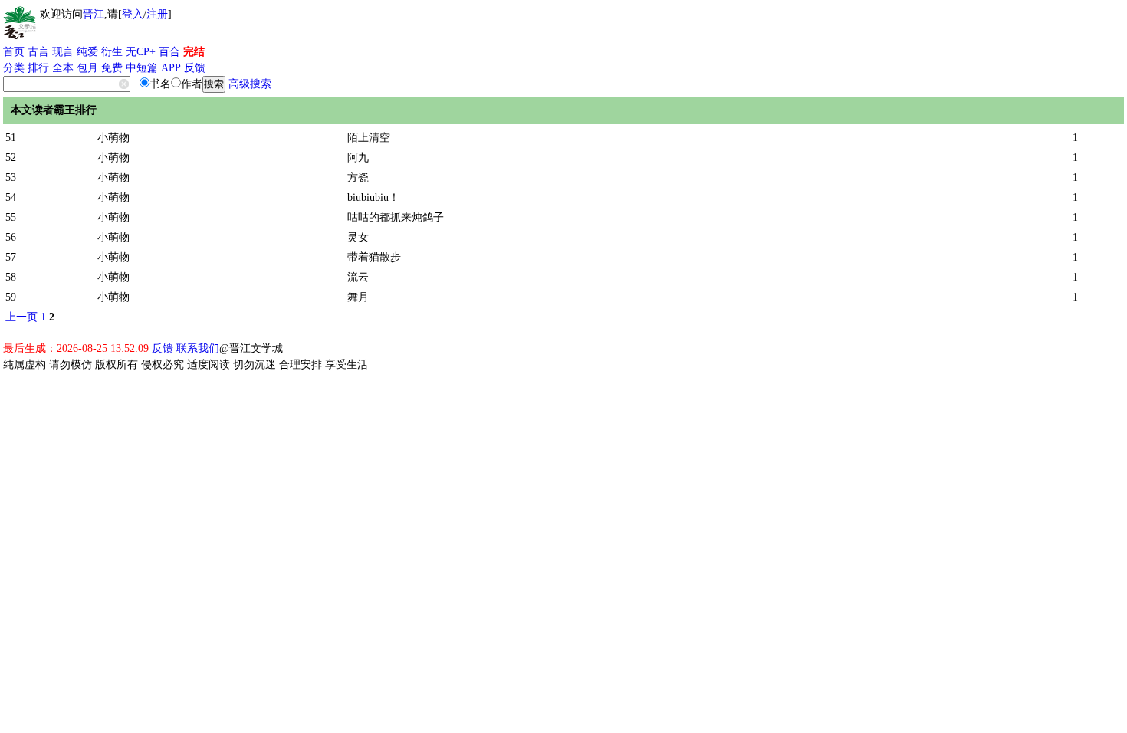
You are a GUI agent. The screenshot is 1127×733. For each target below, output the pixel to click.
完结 (194, 52)
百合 (169, 52)
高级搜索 (249, 84)
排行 (38, 68)
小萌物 (113, 137)
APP (171, 68)
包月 (87, 68)
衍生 (112, 52)
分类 (14, 68)
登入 (132, 14)
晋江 (93, 14)
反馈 (194, 68)
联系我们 (197, 348)
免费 (112, 68)
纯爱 (87, 52)
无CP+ (141, 52)
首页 (14, 52)
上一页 (21, 317)
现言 (63, 52)
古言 (38, 52)
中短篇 (142, 68)
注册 (157, 14)
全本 (63, 68)
